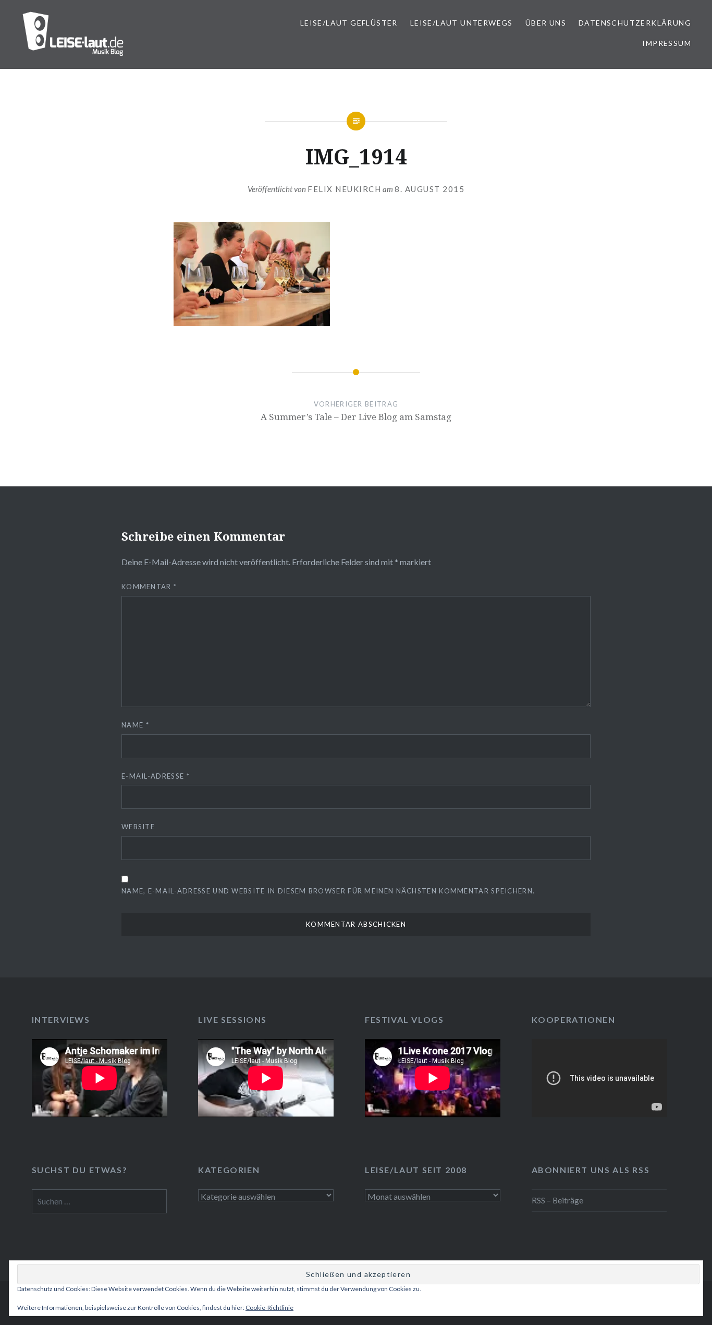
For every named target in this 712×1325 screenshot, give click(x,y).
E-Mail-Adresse (155, 776)
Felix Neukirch (344, 189)
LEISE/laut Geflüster (349, 22)
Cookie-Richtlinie (269, 1307)
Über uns (545, 22)
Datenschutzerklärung (635, 22)
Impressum (666, 43)
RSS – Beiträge (557, 1200)
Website (138, 826)
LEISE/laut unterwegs (461, 22)
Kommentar (149, 586)
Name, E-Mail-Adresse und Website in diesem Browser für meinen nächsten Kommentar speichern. (328, 891)
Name (135, 725)
